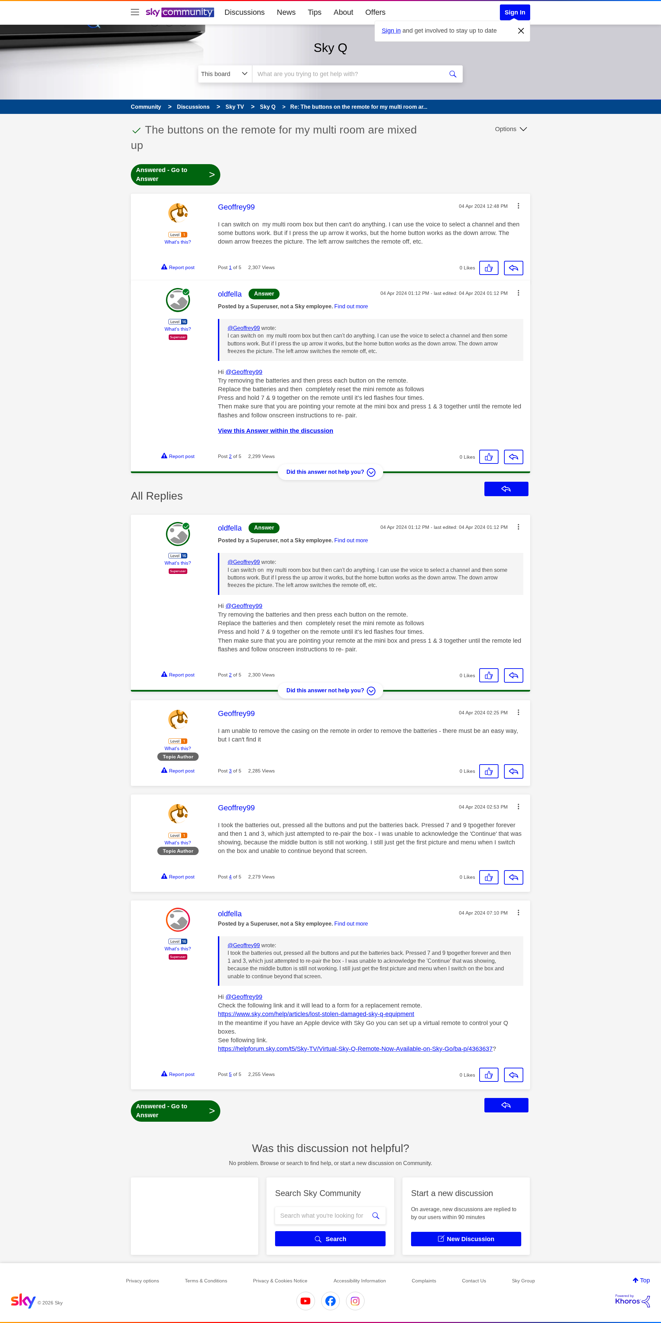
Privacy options (142, 1280)
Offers (375, 12)
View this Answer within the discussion (275, 430)
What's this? (178, 242)
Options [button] (505, 129)
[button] (518, 206)
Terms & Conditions (206, 1280)
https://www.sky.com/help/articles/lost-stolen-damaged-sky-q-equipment (316, 1014)
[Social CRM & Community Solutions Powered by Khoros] (633, 1301)
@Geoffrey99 (244, 328)
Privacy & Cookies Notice (280, 1280)
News (286, 12)
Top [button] (645, 1280)
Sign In (515, 12)
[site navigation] (135, 12)
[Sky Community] (180, 12)
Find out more (351, 306)
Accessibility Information (360, 1280)
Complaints (424, 1280)
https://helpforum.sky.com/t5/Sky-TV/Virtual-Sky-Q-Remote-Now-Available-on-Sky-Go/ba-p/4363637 (355, 1048)
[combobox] (347, 74)
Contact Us (474, 1280)
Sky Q (330, 48)
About (343, 12)
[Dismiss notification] (521, 30)
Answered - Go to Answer (175, 174)
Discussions (244, 12)
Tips (315, 12)
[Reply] (513, 268)
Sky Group (523, 1280)
